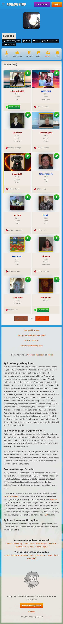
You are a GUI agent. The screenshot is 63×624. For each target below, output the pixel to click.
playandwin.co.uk (25, 555)
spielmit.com (40, 555)
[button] (57, 54)
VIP (46, 515)
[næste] (38, 318)
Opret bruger (42, 4)
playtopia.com (10, 555)
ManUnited (17, 256)
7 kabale (8, 543)
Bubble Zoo (21, 546)
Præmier (53, 499)
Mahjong (18, 543)
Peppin (46, 215)
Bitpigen (46, 256)
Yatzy (32, 543)
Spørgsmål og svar (31, 330)
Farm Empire (14, 106)
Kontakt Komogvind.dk (31, 605)
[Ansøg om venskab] (28, 73)
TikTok (50, 355)
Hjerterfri (52, 543)
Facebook (40, 355)
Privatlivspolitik (31, 340)
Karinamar (17, 132)
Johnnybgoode (46, 174)
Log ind (56, 4)
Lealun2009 (17, 297)
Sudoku (30, 546)
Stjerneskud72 (17, 91)
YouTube (31, 355)
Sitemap (31, 611)
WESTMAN (46, 91)
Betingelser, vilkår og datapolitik (31, 335)
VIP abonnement (11, 496)
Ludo (25, 543)
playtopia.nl (52, 555)
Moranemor (45, 297)
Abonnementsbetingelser (32, 345)
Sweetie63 (17, 174)
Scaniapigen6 (46, 132)
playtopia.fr (31, 558)
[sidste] (45, 318)
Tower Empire (41, 546)
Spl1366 (17, 215)
